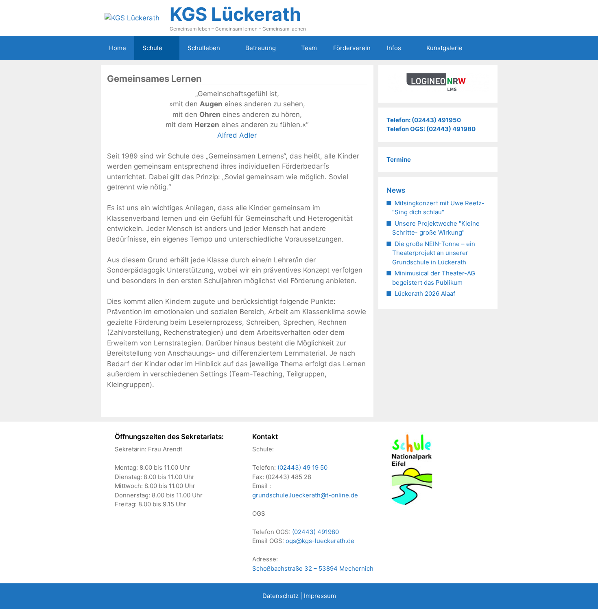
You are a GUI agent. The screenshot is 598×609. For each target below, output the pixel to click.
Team (309, 48)
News (395, 190)
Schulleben (204, 48)
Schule (152, 48)
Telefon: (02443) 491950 (423, 120)
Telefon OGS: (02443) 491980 (431, 129)
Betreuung (260, 48)
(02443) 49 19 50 (302, 467)
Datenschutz (280, 596)
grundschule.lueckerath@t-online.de (305, 495)
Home (117, 48)
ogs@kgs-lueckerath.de (320, 541)
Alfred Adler (237, 135)
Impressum (320, 596)
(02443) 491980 (315, 532)
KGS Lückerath (235, 14)
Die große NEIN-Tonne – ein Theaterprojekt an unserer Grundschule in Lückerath (433, 253)
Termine (398, 159)
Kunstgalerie (444, 48)
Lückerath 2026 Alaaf (425, 293)
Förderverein (352, 48)
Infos (394, 48)
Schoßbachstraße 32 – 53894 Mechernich (312, 568)
